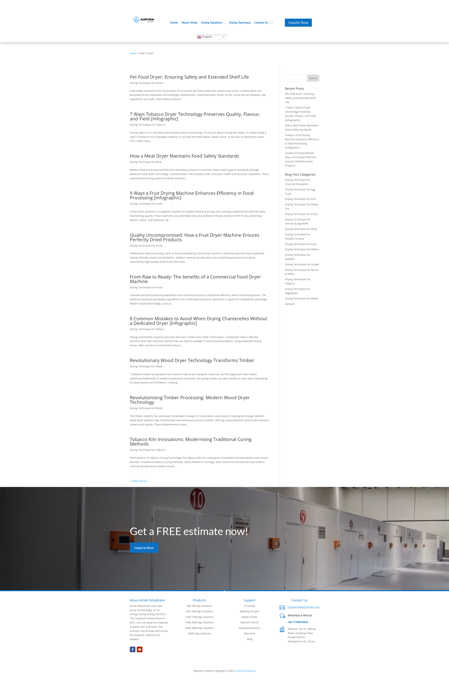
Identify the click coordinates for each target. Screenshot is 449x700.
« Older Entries (138, 481)
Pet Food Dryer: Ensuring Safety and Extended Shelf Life (189, 77)
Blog (249, 639)
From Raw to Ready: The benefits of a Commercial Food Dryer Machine (195, 279)
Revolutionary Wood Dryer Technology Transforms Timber (192, 360)
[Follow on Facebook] (132, 649)
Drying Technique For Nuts (301, 244)
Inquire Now (298, 22)
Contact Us (261, 22)
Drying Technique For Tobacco (147, 124)
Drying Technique (239, 22)
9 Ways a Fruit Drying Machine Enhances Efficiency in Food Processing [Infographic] (192, 195)
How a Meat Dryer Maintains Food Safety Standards (184, 156)
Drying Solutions (211, 22)
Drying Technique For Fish (300, 199)
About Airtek (189, 22)
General (289, 304)
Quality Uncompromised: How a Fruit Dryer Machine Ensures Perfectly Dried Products (194, 237)
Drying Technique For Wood (146, 366)
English (207, 36)
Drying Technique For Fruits (146, 203)
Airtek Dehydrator (245, 670)
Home (174, 22)
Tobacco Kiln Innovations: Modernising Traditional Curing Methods (191, 441)
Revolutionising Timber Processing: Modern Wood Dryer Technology (190, 399)
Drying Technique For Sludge (302, 264)
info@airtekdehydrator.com (303, 607)
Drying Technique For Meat (146, 162)
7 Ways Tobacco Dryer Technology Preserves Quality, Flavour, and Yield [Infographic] (195, 116)
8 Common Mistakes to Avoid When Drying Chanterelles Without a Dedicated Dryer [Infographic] (198, 320)
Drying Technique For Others (147, 83)
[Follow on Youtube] (139, 649)
